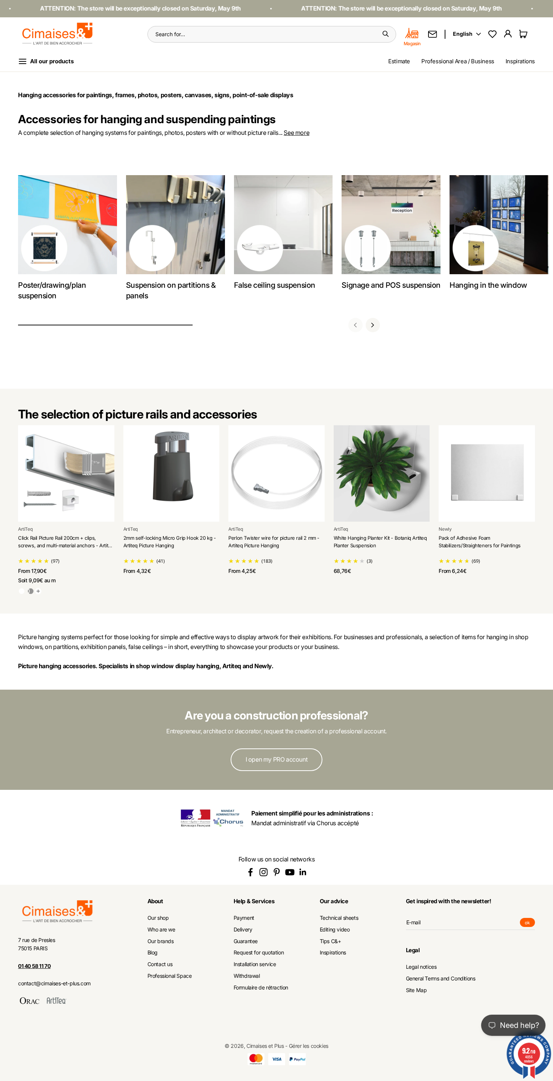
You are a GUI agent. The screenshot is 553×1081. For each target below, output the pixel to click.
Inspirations (520, 61)
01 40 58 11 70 (34, 966)
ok (530, 923)
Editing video (335, 930)
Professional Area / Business (457, 61)
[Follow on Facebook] (250, 872)
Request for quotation (259, 953)
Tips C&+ (330, 941)
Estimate (399, 61)
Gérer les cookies (308, 1046)
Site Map (416, 990)
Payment (244, 918)
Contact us (160, 964)
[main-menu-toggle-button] (52, 61)
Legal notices (421, 967)
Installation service (255, 964)
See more (296, 132)
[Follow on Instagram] (263, 872)
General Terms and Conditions (441, 979)
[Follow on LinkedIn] (303, 872)
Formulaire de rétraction (261, 988)
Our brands (160, 941)
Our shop (158, 918)
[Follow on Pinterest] (277, 872)
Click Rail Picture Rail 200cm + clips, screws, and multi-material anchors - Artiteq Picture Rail (66, 545)
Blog (152, 953)
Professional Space (169, 976)
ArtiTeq (25, 529)
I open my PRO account (277, 759)
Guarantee (246, 941)
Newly (445, 529)
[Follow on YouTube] (290, 872)
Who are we (161, 930)
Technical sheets (339, 918)
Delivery (243, 930)
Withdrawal (247, 976)
